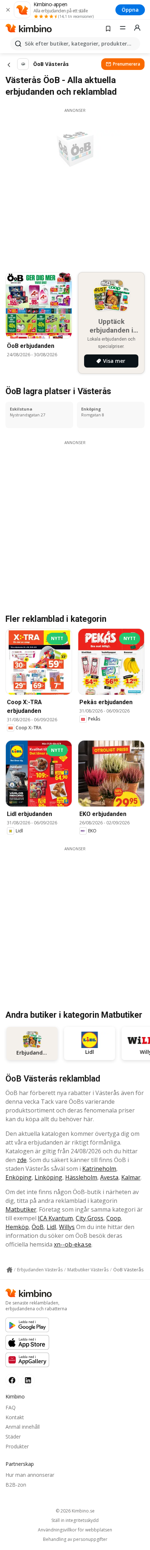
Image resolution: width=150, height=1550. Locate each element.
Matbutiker (20, 1209)
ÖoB (38, 1227)
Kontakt (14, 1417)
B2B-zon (15, 1484)
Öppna (130, 9)
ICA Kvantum (55, 1218)
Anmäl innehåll (22, 1426)
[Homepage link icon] (9, 1270)
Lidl (51, 1227)
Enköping (18, 1177)
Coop (113, 1218)
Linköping (48, 1177)
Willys (67, 1227)
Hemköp (17, 1227)
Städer (13, 1436)
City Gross (89, 1218)
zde (22, 1160)
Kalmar (131, 1177)
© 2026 (75, 1511)
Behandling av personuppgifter (75, 1539)
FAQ (10, 1407)
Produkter (17, 1446)
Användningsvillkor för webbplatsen (75, 1530)
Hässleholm (81, 1177)
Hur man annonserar (29, 1474)
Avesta (109, 1177)
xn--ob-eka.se (72, 1244)
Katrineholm (99, 1169)
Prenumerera (126, 64)
